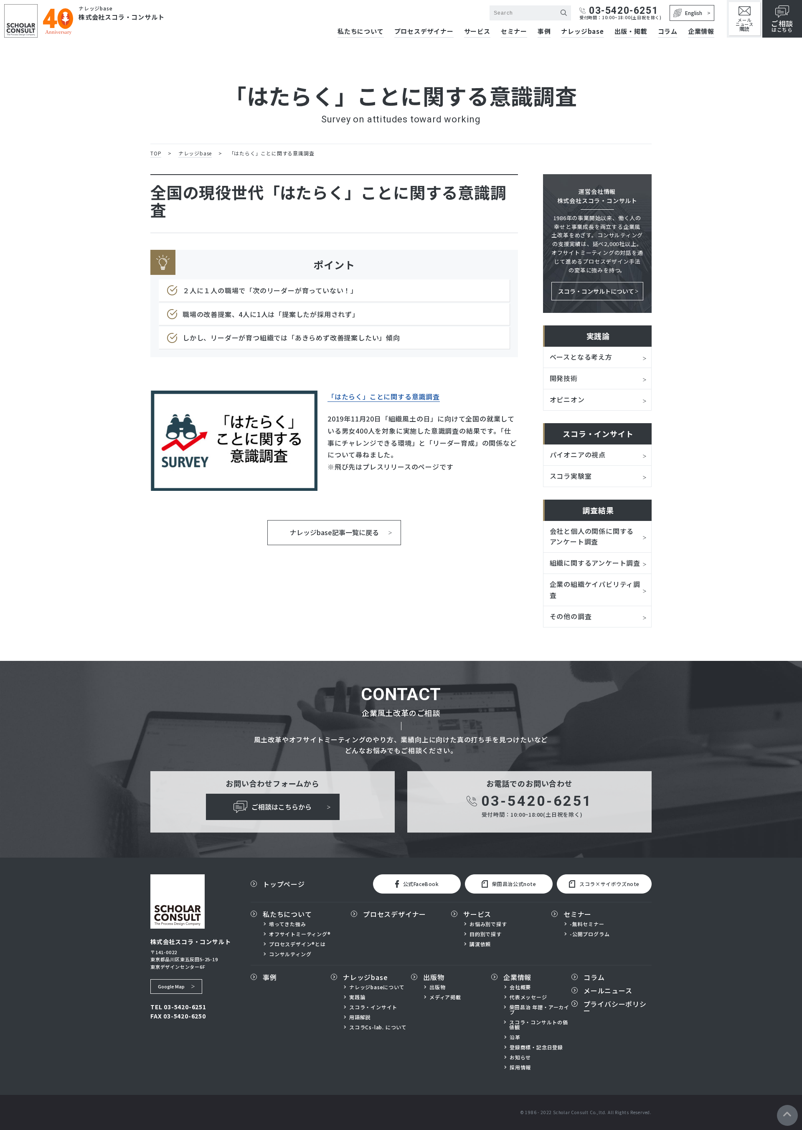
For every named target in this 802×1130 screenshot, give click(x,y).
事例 (544, 32)
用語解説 (360, 1017)
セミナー (514, 32)
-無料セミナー (587, 924)
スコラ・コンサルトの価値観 (538, 1025)
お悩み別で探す (488, 924)
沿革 (515, 1037)
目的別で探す (486, 934)
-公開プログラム (589, 934)
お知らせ (520, 1057)
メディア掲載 (445, 997)
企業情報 (701, 32)
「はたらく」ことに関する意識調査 (383, 396)
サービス (477, 32)
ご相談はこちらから (281, 807)
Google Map (171, 986)
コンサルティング (290, 954)
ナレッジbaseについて (377, 987)
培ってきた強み (287, 924)
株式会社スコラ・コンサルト (121, 17)
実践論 (357, 997)
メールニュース (745, 24)
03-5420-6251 (623, 10)
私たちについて (361, 32)
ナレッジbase (582, 32)
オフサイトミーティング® (300, 934)
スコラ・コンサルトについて (596, 291)
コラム (668, 32)
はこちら (782, 25)
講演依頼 (480, 944)
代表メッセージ (528, 997)
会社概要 (520, 987)
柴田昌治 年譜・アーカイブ (540, 1010)
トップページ (284, 884)
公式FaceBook (421, 883)
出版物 (433, 977)
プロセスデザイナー (424, 32)
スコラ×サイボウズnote (609, 883)
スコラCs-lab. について (378, 1027)
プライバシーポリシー (615, 1007)
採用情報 (520, 1067)
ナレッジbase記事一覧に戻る (334, 532)
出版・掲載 (630, 32)
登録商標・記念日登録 (536, 1047)
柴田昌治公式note (514, 883)
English (693, 12)
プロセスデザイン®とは (297, 944)
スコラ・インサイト (373, 1007)
